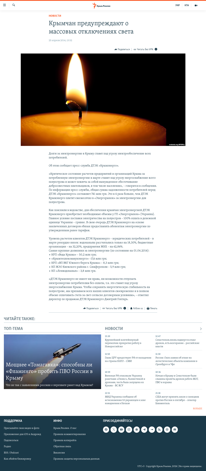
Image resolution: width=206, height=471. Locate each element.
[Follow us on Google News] (137, 429)
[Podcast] (167, 429)
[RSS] (159, 429)
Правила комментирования (69, 434)
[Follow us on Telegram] (144, 429)
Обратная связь (62, 446)
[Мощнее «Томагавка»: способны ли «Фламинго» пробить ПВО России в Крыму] (52, 361)
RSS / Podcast (11, 453)
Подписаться (11, 440)
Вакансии (59, 453)
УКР (177, 5)
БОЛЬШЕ (197, 409)
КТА (187, 5)
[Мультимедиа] (196, 5)
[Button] (122, 49)
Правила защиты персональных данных (76, 459)
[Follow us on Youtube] (121, 429)
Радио (7, 446)
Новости (55, 16)
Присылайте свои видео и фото (21, 428)
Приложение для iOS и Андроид (22, 434)
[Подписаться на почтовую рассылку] (175, 429)
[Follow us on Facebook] (106, 429)
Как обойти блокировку (17, 459)
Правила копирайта (64, 440)
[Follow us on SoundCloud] (152, 429)
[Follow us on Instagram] (129, 429)
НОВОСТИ (114, 329)
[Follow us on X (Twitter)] (114, 429)
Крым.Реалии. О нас (64, 428)
